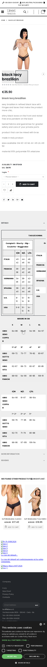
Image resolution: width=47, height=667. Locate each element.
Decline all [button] (34, 656)
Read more (32, 636)
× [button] (44, 624)
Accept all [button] (12, 656)
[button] (23, 640)
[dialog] (23, 644)
